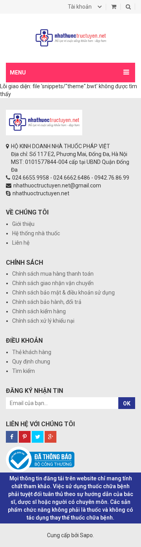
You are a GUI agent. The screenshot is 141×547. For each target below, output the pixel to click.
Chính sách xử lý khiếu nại (43, 321)
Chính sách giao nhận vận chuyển (53, 283)
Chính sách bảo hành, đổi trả (46, 302)
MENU (18, 72)
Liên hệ (20, 243)
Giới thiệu (23, 224)
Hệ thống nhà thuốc (36, 233)
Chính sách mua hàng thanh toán (53, 274)
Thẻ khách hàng (31, 352)
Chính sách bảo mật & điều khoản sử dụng (63, 292)
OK (126, 403)
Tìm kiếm (23, 371)
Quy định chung (31, 361)
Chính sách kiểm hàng (39, 311)
